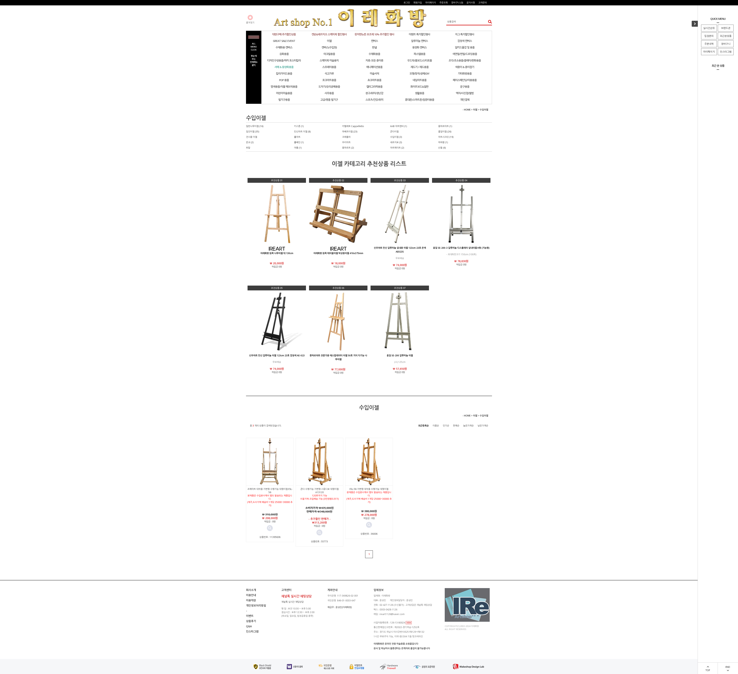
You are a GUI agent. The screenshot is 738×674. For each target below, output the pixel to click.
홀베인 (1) (299, 142)
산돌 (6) (442, 147)
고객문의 (482, 2)
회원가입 (417, 2)
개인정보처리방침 (256, 605)
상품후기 (251, 621)
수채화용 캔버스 (284, 47)
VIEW (408, 622)
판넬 (374, 47)
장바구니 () (457, 2)
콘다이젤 (394, 131)
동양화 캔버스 (419, 47)
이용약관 (251, 600)
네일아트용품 (419, 80)
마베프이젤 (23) (349, 131)
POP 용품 (284, 80)
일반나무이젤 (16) (254, 126)
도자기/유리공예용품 (329, 86)
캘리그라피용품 (374, 86)
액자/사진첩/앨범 (465, 93)
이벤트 (249, 616)
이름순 (436, 425)
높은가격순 (468, 425)
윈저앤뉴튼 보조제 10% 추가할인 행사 (374, 34)
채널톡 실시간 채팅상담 (292, 601)
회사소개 (251, 590)
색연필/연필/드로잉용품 (464, 54)
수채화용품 (374, 54)
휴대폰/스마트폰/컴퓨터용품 (419, 99)
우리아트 (346, 142)
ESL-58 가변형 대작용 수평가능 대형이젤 (369, 489)
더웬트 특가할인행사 (419, 34)
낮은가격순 (483, 425)
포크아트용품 (329, 80)
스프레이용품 (329, 67)
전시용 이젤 (251, 137)
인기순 (446, 425)
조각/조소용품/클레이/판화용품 (465, 60)
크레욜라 (346, 137)
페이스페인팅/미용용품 (465, 80)
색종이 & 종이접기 (464, 67)
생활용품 (419, 93)
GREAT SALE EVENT (284, 41)
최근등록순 (423, 425)
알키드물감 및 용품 (465, 47)
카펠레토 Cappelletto (353, 126)
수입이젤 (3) (396, 137)
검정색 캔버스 (464, 41)
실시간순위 (709, 28)
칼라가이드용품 (284, 73)
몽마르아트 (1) (445, 126)
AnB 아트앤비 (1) (398, 126)
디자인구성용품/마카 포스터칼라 (284, 60)
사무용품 (329, 93)
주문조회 (443, 2)
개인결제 (464, 99)
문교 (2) (249, 142)
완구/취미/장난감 (374, 93)
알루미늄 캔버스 (419, 41)
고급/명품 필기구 (329, 99)
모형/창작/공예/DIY (419, 73)
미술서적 (374, 73)
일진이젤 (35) (252, 131)
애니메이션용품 (374, 67)
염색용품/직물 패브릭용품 (284, 86)
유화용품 (284, 54)
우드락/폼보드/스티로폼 (419, 60)
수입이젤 (484, 109)
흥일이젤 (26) (444, 131)
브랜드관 (725, 28)
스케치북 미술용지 (329, 60)
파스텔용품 (419, 54)
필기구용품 (284, 99)
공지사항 (470, 2)
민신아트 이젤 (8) (302, 131)
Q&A (249, 626)
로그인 (407, 2)
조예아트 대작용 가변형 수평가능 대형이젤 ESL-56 (270, 490)
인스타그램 (725, 51)
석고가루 (329, 73)
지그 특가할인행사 (464, 34)
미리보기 (270, 528)
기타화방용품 (465, 73)
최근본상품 (725, 36)
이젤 (329, 41)
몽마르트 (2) (348, 147)
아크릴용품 (329, 54)
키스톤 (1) (299, 126)
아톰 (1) (298, 147)
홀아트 (297, 137)
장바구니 (725, 44)
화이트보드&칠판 (419, 86)
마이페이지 (709, 51)
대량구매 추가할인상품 (284, 34)
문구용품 (464, 86)
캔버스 (374, 41)
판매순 (456, 425)
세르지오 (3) (396, 142)
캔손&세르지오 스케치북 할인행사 (329, 34)
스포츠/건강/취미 (374, 99)
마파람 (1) (443, 142)
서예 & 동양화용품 (283, 67)
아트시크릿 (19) (445, 137)
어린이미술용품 (284, 93)
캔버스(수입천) (329, 47)
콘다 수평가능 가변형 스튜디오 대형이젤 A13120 (319, 490)
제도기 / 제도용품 (420, 67)
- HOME (466, 109)
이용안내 (251, 595)
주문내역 (709, 44)
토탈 (248, 147)
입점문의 (709, 36)
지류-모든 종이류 (374, 60)
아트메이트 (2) (397, 147)
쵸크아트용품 (374, 80)
